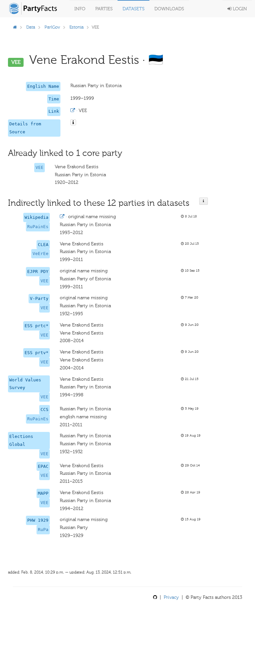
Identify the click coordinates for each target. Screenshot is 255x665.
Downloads (169, 9)
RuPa (43, 529)
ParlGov (52, 27)
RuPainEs (37, 226)
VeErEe (40, 253)
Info (79, 9)
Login (239, 9)
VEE (39, 167)
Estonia (76, 27)
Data (30, 27)
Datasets (133, 9)
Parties (104, 9)
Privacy (171, 597)
